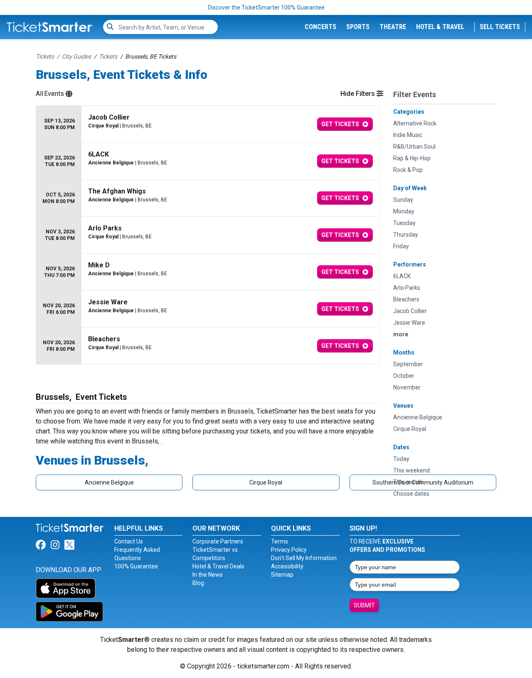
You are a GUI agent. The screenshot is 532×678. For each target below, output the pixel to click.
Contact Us (128, 541)
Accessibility (287, 566)
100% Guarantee (136, 566)
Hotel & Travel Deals (218, 566)
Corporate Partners (217, 541)
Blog (198, 583)
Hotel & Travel (440, 27)
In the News (207, 574)
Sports (357, 27)
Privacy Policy (289, 549)
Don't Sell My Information (304, 558)
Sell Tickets (500, 27)
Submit (364, 605)
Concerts (320, 27)
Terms (279, 541)
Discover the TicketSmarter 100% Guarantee (266, 7)
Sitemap (282, 574)
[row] (208, 124)
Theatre (392, 27)
